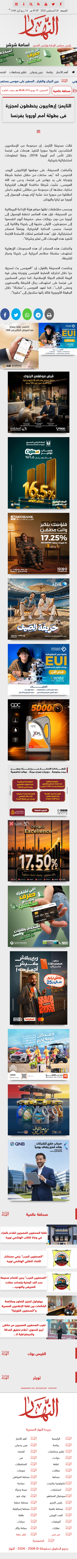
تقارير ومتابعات (17, 71)
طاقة (21, 1515)
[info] (24, 4)
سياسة (21, 1483)
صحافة (56, 1476)
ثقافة (56, 1464)
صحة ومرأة (21, 1489)
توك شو (21, 1495)
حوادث (56, 1457)
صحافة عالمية (61, 90)
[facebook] (60, 4)
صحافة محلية (21, 1502)
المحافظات (21, 1464)
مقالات (56, 1470)
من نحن (56, 1534)
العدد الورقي (56, 1515)
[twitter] (53, 4)
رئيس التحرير (56, 1502)
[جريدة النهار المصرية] (38, 57)
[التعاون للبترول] (38, 730)
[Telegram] (38, 314)
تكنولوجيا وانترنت (56, 1483)
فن (21, 1457)
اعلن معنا (21, 1534)
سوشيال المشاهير (56, 1495)
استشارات (56, 1489)
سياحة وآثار (21, 1527)
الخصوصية (38, 1540)
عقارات (56, 1527)
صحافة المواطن (21, 1476)
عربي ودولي (36, 71)
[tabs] (16, 4)
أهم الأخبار (62, 71)
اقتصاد (21, 1451)
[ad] (38, 402)
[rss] (38, 4)
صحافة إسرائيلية (21, 1508)
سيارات (21, 1521)
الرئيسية (56, 1438)
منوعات (21, 1470)
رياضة (49, 71)
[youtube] (46, 4)
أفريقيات (56, 1521)
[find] (31, 4)
